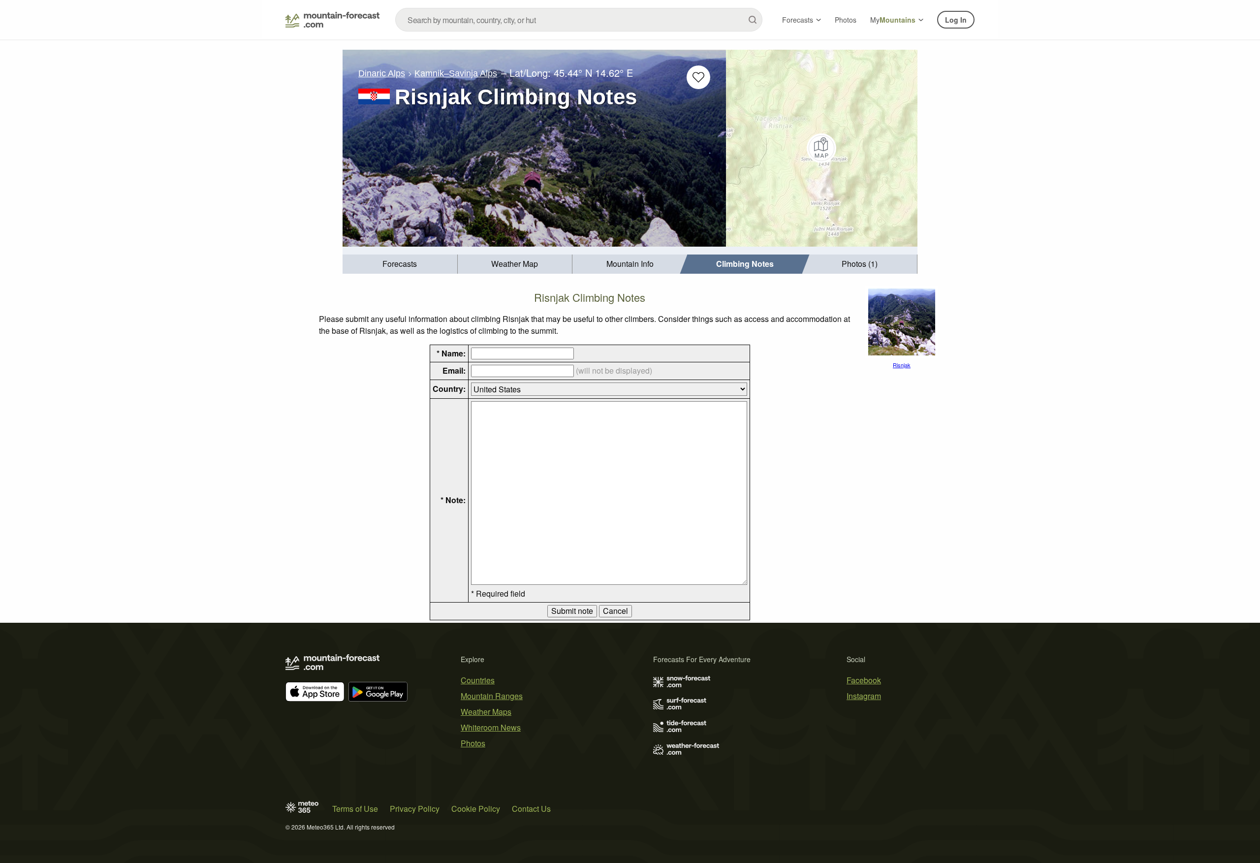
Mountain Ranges (492, 696)
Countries (478, 680)
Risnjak (902, 365)
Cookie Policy (475, 808)
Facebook (864, 680)
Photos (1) (860, 263)
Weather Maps (486, 711)
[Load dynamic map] (821, 148)
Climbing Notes (745, 263)
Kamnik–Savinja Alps (455, 73)
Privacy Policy (415, 808)
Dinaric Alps (381, 73)
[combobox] (578, 20)
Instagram (864, 696)
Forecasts (797, 20)
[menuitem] (400, 264)
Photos (845, 20)
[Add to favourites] (698, 77)
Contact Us (531, 808)
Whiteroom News (491, 727)
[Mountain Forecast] (332, 20)
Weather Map (514, 263)
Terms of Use (355, 808)
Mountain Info (630, 263)
